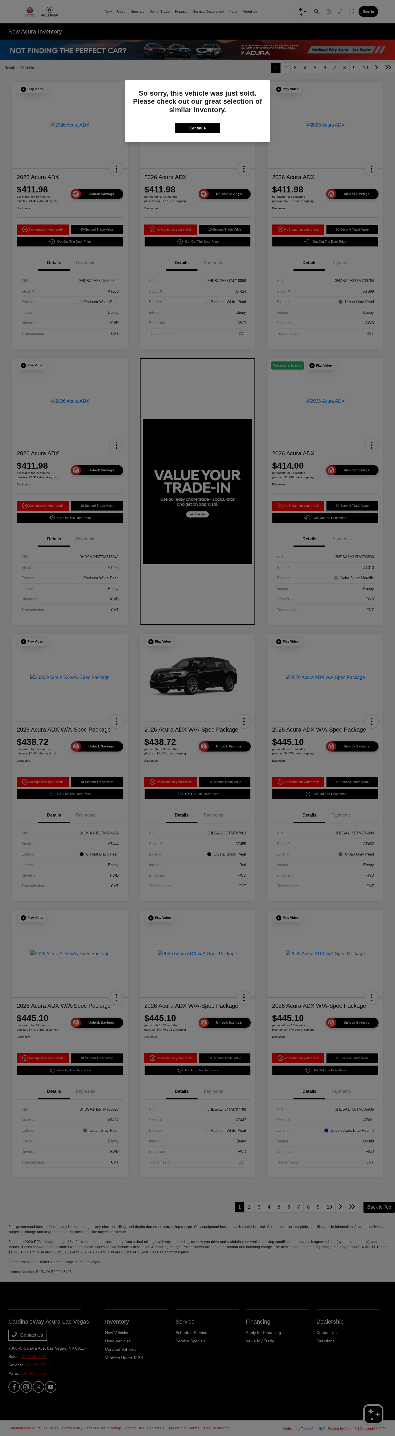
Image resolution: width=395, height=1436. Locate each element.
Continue (197, 128)
